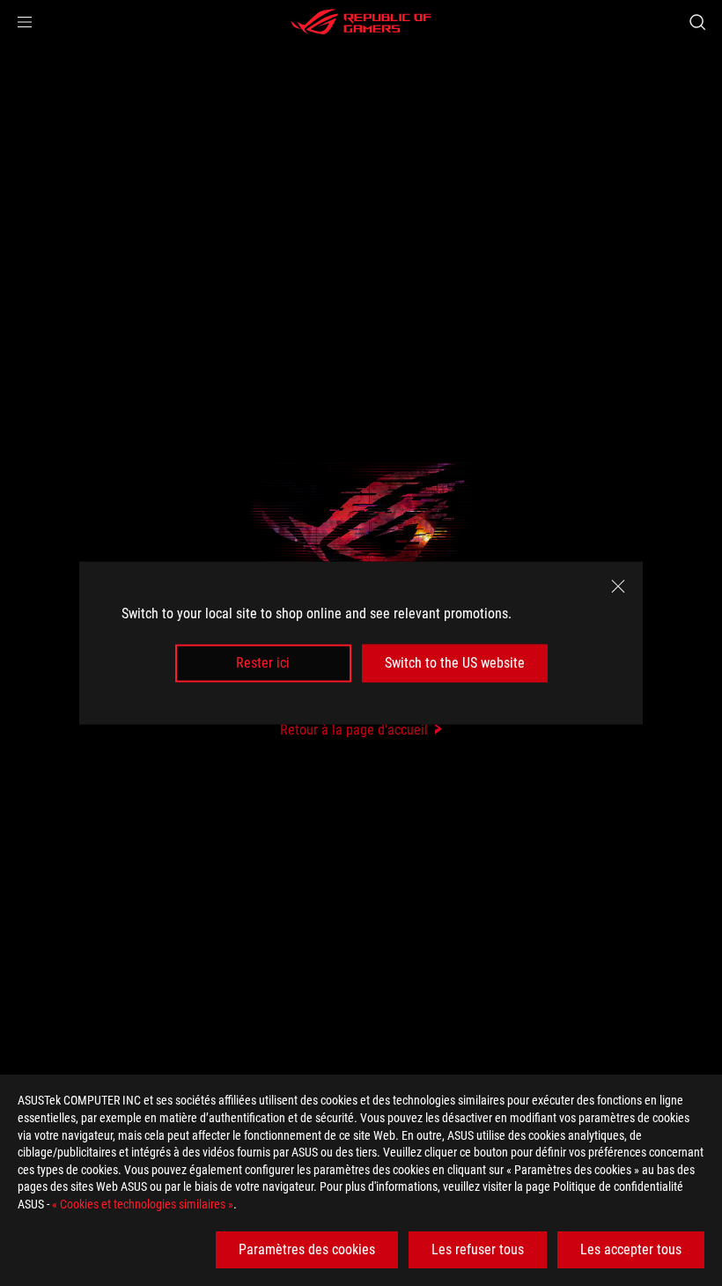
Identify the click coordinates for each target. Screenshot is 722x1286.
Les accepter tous (630, 1249)
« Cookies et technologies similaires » (142, 1204)
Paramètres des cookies (307, 1249)
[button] (24, 22)
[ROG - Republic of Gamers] (361, 22)
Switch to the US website (455, 662)
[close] (618, 586)
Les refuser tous (477, 1249)
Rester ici (263, 662)
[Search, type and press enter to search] (697, 22)
